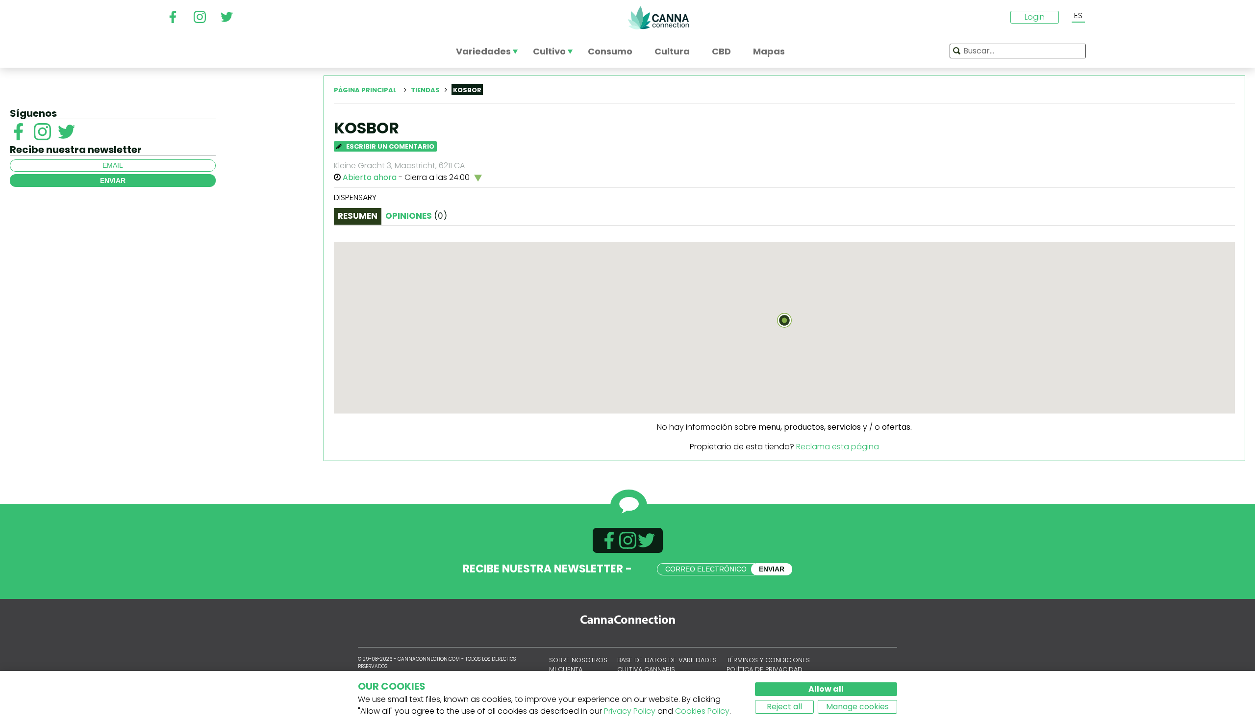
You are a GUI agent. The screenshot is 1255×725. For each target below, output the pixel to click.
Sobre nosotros (578, 660)
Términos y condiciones (768, 660)
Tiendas (425, 90)
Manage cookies (857, 706)
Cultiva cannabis (646, 669)
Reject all (784, 706)
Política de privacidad (765, 669)
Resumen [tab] (357, 216)
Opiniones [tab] (416, 216)
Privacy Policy (629, 711)
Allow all (826, 689)
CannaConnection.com (658, 17)
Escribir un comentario (389, 146)
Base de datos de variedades (667, 660)
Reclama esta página (837, 446)
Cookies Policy (702, 711)
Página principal (365, 90)
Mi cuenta (565, 669)
